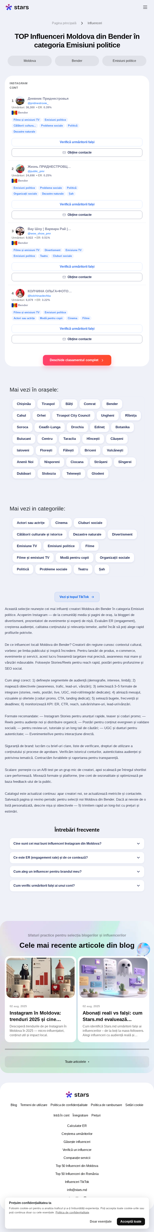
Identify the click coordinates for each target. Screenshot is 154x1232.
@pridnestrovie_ (38, 103)
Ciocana (77, 462)
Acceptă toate (130, 1221)
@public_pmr (36, 171)
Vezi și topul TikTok (74, 597)
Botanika (123, 427)
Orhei (41, 415)
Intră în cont (61, 1115)
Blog (14, 1105)
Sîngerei (125, 462)
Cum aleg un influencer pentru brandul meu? (47, 871)
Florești (46, 450)
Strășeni (100, 462)
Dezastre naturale (87, 534)
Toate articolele (75, 1061)
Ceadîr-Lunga (49, 427)
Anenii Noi (25, 462)
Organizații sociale (115, 558)
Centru (47, 439)
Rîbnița (131, 415)
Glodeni (98, 473)
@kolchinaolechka (39, 295)
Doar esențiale (101, 1221)
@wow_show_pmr (39, 233)
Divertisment (122, 534)
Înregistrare (80, 1115)
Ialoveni (23, 450)
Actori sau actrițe (31, 523)
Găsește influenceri (77, 1142)
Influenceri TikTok (77, 1182)
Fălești (68, 450)
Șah (102, 569)
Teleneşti (74, 473)
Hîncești (93, 439)
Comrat (90, 404)
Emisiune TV (27, 546)
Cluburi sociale (90, 523)
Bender (112, 404)
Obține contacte (80, 152)
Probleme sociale (53, 569)
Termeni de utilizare (33, 1105)
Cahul (21, 415)
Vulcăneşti (115, 450)
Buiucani (24, 439)
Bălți (69, 404)
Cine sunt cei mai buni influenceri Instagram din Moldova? (57, 843)
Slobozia (49, 473)
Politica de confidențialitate (69, 1105)
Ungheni (107, 415)
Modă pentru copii (74, 558)
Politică (23, 569)
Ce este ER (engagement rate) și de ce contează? (50, 857)
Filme (89, 546)
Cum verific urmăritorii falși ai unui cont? (44, 885)
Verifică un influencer (77, 1150)
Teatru (83, 569)
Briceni (90, 450)
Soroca (22, 427)
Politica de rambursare (106, 1105)
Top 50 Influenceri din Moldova (77, 1166)
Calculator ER (77, 1125)
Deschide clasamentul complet (74, 360)
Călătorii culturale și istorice (39, 534)
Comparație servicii (77, 1158)
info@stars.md (77, 1190)
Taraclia (69, 439)
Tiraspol (48, 404)
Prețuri (96, 1115)
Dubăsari (24, 473)
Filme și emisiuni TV (33, 558)
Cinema (61, 523)
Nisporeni (52, 462)
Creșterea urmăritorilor (77, 1134)
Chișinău (24, 404)
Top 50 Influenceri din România (76, 1174)
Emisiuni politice (61, 546)
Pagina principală (64, 23)
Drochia (77, 427)
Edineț (99, 427)
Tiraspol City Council (73, 415)
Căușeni (116, 439)
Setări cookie (134, 1105)
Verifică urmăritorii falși (77, 142)
